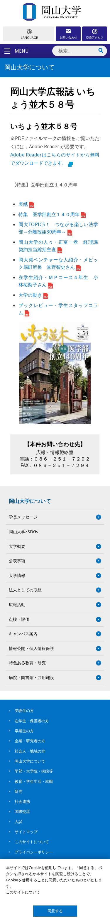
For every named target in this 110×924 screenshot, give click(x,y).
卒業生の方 (24, 730)
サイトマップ (26, 831)
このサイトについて (32, 841)
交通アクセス (95, 37)
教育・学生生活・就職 (34, 781)
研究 (18, 791)
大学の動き (30, 295)
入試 (18, 821)
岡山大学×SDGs (23, 531)
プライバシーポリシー (34, 852)
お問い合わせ (68, 37)
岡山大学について (30, 500)
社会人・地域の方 (30, 751)
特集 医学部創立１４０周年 (48, 214)
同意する (55, 911)
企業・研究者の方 (30, 740)
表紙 (23, 204)
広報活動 (17, 604)
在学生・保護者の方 (32, 720)
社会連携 (22, 801)
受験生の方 (24, 710)
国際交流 (22, 811)
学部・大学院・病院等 (34, 771)
